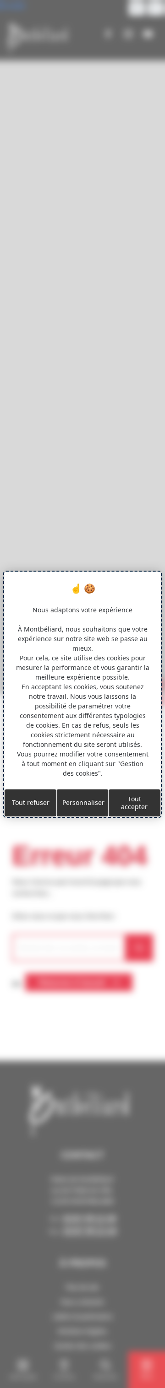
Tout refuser (31, 802)
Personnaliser (83, 802)
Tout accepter (134, 802)
